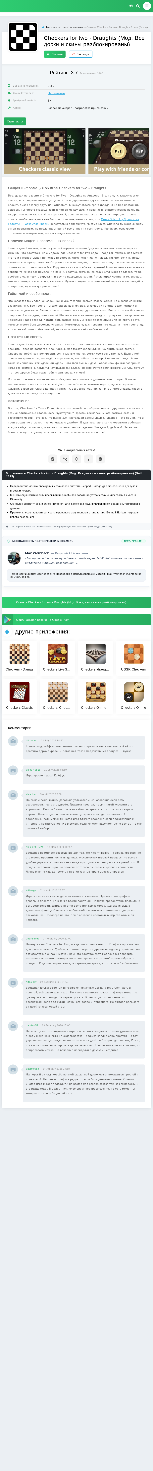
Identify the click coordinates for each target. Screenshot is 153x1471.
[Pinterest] (100, 458)
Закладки (83, 54)
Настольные (56, 93)
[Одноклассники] (76, 458)
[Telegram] (52, 458)
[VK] (64, 458)
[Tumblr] (88, 458)
